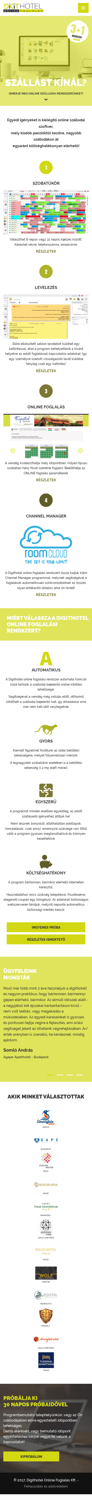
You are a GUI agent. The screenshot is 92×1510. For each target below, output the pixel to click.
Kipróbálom (31, 1457)
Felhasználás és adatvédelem (46, 1486)
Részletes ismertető (46, 940)
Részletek (46, 251)
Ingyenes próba (46, 927)
